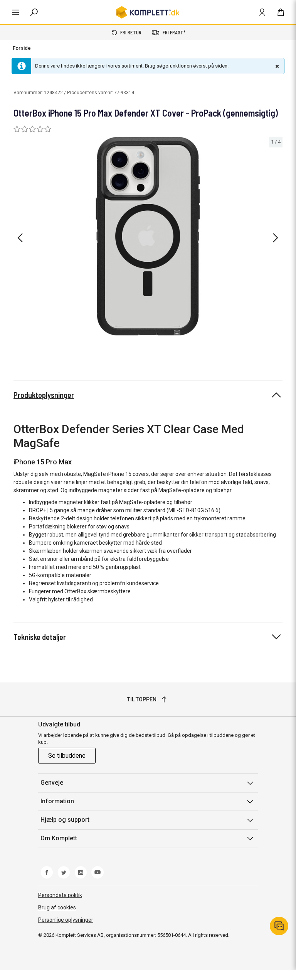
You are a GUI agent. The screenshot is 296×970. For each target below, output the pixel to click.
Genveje (51, 782)
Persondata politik (60, 895)
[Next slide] (276, 238)
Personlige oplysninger (65, 920)
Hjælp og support (64, 819)
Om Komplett (58, 838)
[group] (148, 236)
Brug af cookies (57, 907)
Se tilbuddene (67, 755)
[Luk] (276, 66)
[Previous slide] (20, 238)
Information (57, 801)
